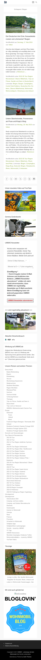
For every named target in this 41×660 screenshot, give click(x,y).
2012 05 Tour (11, 437)
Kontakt (34, 179)
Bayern (9, 374)
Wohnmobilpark (11, 91)
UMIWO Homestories (13, 533)
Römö (10, 419)
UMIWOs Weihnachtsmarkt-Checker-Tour (19, 408)
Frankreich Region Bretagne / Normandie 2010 (21, 422)
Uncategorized (9, 494)
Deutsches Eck (25, 86)
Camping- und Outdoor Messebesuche (18, 503)
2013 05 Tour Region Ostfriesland (17, 446)
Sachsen (9, 392)
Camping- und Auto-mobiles (15, 501)
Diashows (10, 505)
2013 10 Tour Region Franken (15, 451)
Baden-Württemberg (13, 372)
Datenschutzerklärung (12, 646)
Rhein (8, 168)
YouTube (16, 179)
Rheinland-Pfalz (11, 390)
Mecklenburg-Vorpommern (14, 381)
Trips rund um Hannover (14, 406)
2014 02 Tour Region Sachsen (16, 453)
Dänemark (10, 412)
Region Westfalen (12, 388)
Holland (9, 424)
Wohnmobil (28, 88)
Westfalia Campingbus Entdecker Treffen (19, 535)
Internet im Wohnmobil (13, 510)
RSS (20, 179)
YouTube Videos (12, 539)
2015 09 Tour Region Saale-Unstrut (17, 469)
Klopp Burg (9, 166)
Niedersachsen (11, 383)
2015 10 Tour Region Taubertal (16, 471)
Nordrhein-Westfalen (13, 385)
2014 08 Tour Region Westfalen (16, 456)
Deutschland (9, 369)
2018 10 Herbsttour (12, 489)
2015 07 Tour (11, 467)
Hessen (9, 379)
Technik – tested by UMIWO (15, 528)
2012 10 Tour (11, 440)
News (8, 514)
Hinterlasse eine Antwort (25, 91)
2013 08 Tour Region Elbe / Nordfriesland (19, 449)
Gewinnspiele (11, 508)
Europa (7, 410)
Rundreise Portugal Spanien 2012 (17, 428)
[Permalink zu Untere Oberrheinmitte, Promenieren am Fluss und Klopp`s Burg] (20, 106)
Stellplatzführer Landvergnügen (16, 526)
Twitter (11, 179)
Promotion (10, 519)
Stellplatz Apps (11, 524)
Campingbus (28, 83)
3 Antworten (23, 168)
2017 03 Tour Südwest (13, 483)
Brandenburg (10, 376)
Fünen (10, 415)
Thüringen (10, 399)
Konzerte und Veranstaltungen (14, 433)
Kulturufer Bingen (20, 166)
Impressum (8, 643)
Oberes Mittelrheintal (17, 88)
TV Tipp (9, 530)
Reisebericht (30, 166)
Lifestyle (9, 512)
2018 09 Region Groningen (15, 487)
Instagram (25, 179)
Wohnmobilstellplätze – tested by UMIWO (19, 537)
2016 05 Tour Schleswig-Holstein (16, 476)
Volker (11, 45)
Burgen (20, 83)
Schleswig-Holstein (12, 397)
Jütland (10, 417)
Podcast (9, 517)
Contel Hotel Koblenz (13, 86)
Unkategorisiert (9, 496)
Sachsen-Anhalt (11, 394)
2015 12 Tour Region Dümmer (16, 474)
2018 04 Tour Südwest (13, 485)
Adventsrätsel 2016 (12, 499)
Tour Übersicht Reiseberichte (14, 435)
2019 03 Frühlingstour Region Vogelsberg (19, 492)
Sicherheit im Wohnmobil (14, 521)
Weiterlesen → (21, 72)
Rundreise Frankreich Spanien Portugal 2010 (20, 426)
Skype (29, 179)
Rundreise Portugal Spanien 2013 (17, 431)
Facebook (7, 179)
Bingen (15, 83)
